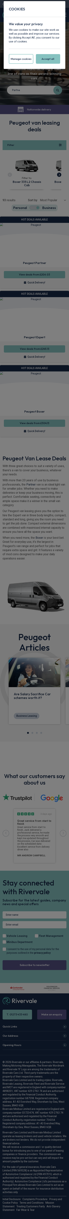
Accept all (48, 59)
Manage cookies (21, 59)
